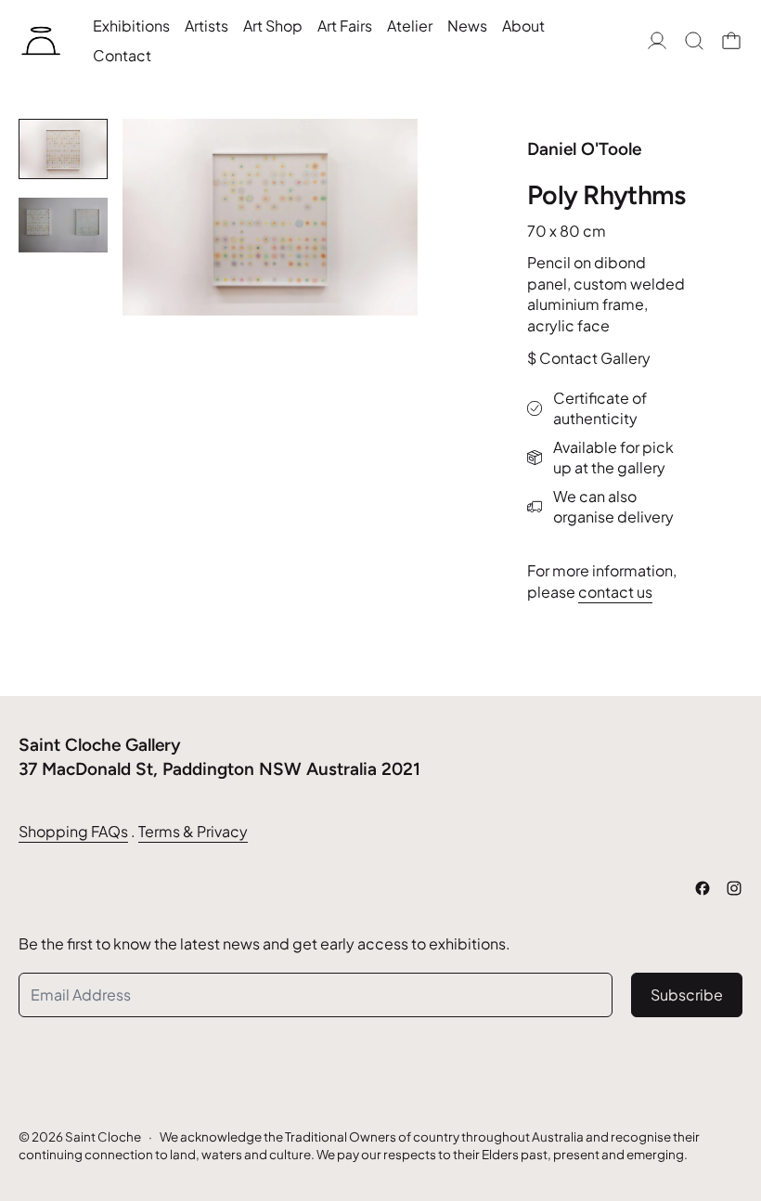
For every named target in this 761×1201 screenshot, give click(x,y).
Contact (122, 55)
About (523, 25)
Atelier (409, 25)
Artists (206, 25)
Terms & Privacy (193, 831)
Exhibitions (131, 25)
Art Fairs (344, 25)
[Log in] (657, 41)
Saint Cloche (103, 1136)
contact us (615, 591)
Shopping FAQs (73, 831)
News (467, 25)
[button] (694, 41)
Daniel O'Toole (584, 149)
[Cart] (731, 41)
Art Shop (273, 25)
